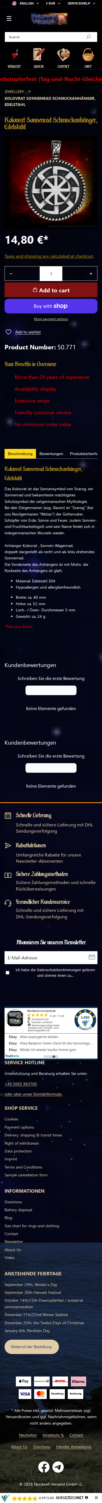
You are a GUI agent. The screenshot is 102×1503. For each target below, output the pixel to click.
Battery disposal (18, 1209)
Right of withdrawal (21, 1143)
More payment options (51, 319)
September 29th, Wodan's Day (31, 1284)
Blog (8, 1217)
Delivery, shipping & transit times (33, 1135)
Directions (13, 1201)
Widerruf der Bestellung (32, 1346)
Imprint (11, 1158)
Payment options (19, 1127)
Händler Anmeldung (73, 1446)
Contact (11, 1233)
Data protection (18, 1151)
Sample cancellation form (26, 1174)
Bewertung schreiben (51, 690)
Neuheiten (28, 1435)
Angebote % (53, 1435)
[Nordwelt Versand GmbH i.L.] (49, 19)
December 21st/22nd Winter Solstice (36, 1314)
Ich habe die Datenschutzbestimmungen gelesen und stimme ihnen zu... (55, 972)
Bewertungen (51, 453)
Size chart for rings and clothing (32, 1225)
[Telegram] (58, 1467)
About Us (13, 1249)
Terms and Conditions (23, 1167)
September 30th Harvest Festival (33, 1292)
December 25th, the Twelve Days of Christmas (44, 1322)
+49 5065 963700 (21, 1083)
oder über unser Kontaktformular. (34, 1094)
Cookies (11, 1119)
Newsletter (14, 1241)
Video (9, 1257)
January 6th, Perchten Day (27, 1330)
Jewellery (14, 91)
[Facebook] (44, 1467)
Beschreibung (20, 453)
